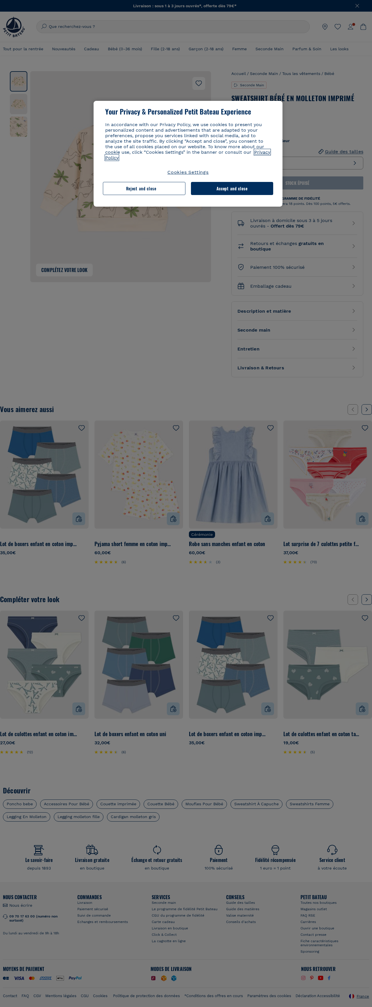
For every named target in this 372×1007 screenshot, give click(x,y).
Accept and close (232, 188)
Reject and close (141, 188)
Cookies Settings (188, 172)
